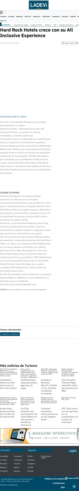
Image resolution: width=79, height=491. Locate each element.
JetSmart (48, 25)
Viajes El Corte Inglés (21, 25)
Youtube (30, 471)
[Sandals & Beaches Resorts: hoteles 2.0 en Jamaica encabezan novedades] (49, 373)
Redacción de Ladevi (16, 116)
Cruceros (65, 16)
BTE (55, 25)
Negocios (28, 16)
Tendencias (56, 16)
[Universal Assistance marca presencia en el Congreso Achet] (49, 402)
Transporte (46, 16)
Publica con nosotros (55, 478)
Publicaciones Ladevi (46, 457)
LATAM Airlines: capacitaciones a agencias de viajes (29, 384)
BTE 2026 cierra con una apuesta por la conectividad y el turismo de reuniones (70, 415)
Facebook (30, 460)
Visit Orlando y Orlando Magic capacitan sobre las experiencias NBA (70, 385)
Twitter (30, 456)
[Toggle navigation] (4, 12)
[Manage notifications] (74, 486)
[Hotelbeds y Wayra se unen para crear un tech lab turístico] (8, 373)
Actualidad (4, 456)
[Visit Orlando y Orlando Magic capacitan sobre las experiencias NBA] (70, 373)
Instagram (31, 464)
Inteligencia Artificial (66, 25)
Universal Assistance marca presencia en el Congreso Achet (49, 414)
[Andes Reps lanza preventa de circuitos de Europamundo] (8, 402)
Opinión (73, 16)
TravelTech (36, 16)
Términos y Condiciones (9, 485)
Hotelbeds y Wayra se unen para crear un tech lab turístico (8, 383)
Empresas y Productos (10, 334)
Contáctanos (59, 483)
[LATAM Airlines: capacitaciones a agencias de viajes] (29, 373)
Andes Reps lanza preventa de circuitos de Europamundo (7, 412)
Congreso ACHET (36, 25)
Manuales (19, 16)
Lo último (11, 16)
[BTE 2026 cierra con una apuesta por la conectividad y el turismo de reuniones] (70, 402)
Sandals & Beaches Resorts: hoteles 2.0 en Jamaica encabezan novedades (49, 386)
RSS (63, 487)
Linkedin (30, 467)
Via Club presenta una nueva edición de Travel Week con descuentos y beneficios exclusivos (29, 416)
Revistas (17, 471)
